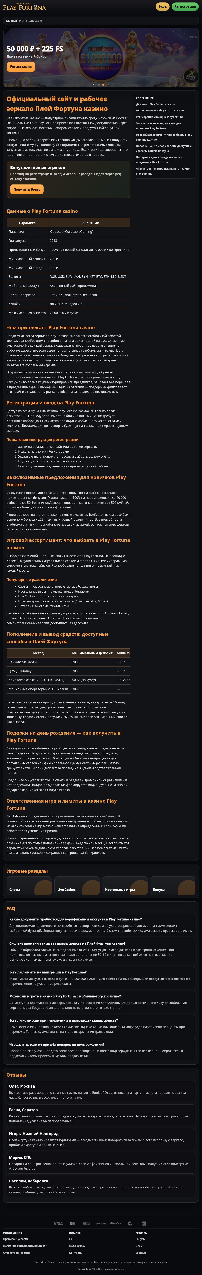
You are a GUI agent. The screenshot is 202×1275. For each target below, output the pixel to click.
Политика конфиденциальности (25, 1246)
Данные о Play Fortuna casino (155, 104)
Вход (163, 6)
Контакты (75, 1253)
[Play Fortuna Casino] (24, 6)
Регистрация (185, 6)
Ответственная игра (16, 1253)
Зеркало (141, 1253)
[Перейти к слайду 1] (99, 85)
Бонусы (140, 1239)
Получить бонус (27, 189)
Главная (11, 20)
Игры (139, 1246)
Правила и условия (16, 1239)
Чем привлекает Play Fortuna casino (160, 110)
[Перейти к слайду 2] (103, 85)
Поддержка (77, 1246)
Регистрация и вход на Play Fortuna (160, 117)
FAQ (71, 1239)
